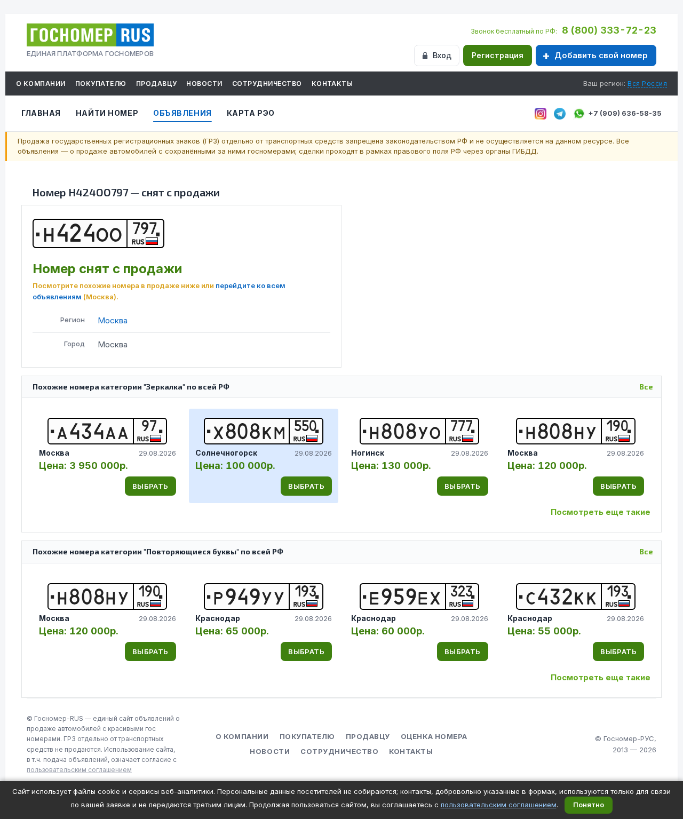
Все (646, 386)
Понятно (588, 804)
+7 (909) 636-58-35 (625, 113)
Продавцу (156, 83)
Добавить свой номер (601, 55)
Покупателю (100, 83)
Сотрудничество (267, 83)
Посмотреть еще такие (600, 512)
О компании (41, 83)
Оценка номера (434, 736)
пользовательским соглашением (79, 770)
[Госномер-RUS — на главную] (90, 34)
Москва (113, 320)
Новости (204, 83)
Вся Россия (647, 83)
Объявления (182, 112)
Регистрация (497, 55)
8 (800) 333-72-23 (609, 30)
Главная (41, 112)
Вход (442, 55)
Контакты (332, 83)
